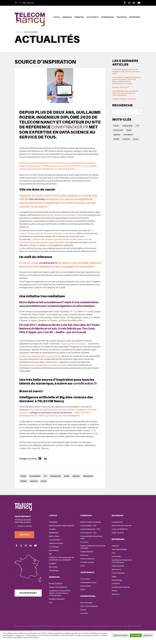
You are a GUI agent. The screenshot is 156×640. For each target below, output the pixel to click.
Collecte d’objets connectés (124, 99)
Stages (114, 576)
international (88, 476)
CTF (45, 476)
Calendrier (115, 546)
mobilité (23, 481)
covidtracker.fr (69, 127)
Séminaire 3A (116, 569)
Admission (67, 17)
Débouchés (84, 555)
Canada (23, 476)
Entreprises (134, 17)
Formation (79, 17)
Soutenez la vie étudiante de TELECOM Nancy (122, 561)
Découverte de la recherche (121, 526)
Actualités (52, 529)
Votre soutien (116, 556)
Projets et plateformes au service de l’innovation (92, 547)
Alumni (82, 589)
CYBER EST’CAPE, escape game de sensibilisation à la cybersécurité (61, 559)
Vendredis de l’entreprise (121, 587)
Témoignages (54, 570)
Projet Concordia (118, 533)
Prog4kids (52, 563)
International (107, 17)
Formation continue (87, 562)
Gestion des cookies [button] (120, 635)
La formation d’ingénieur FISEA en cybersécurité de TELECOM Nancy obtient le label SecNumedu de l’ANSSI (126, 80)
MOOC (82, 566)
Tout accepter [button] (135, 635)
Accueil (18, 32)
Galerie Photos (54, 536)
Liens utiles (84, 613)
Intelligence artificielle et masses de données (50, 413)
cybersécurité (55, 476)
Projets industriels (118, 566)
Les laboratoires (117, 522)
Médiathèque (53, 533)
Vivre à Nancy (85, 579)
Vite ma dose (37, 199)
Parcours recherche (87, 559)
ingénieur (76, 476)
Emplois (114, 591)
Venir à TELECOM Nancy (89, 606)
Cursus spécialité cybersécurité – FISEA (91, 537)
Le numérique (54, 547)
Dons (113, 553)
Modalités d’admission (57, 599)
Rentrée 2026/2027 (120, 87)
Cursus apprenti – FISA (88, 533)
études (66, 476)
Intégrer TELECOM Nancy (58, 587)
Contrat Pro (84, 542)
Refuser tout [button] (148, 635)
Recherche (122, 17)
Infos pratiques (85, 586)
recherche (33, 481)
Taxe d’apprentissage (119, 549)
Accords (83, 610)
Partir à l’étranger (86, 603)
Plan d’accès (53, 567)
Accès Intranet (28, 593)
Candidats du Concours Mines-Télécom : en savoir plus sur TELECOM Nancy (125, 93)
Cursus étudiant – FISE (88, 526)
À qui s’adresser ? (55, 540)
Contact (24, 534)
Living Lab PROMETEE (120, 529)
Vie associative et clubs (88, 582)
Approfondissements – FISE (90, 529)
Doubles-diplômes (86, 552)
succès (43, 481)
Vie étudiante (92, 17)
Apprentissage (117, 580)
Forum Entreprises (118, 573)
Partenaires (116, 594)
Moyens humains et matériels (90, 522)
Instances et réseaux (56, 543)
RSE (50, 554)
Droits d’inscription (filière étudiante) (61, 526)
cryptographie (35, 476)
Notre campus (54, 550)
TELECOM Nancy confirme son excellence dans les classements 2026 (126, 71)
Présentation (53, 522)
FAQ (50, 602)
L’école (56, 17)
